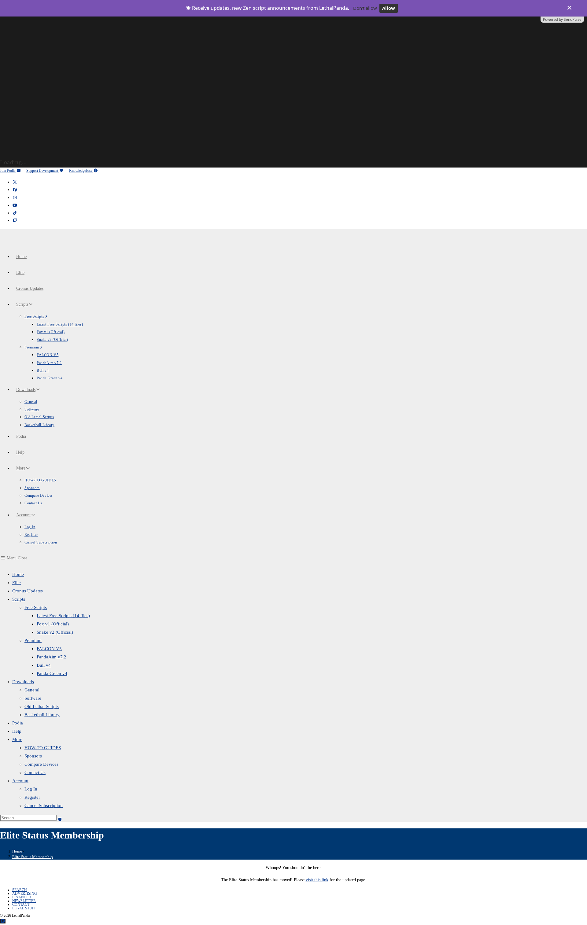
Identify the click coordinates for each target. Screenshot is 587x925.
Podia (17, 722)
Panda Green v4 (52, 673)
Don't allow (365, 8)
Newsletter (24, 901)
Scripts (18, 599)
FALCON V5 (49, 648)
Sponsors (33, 756)
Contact (20, 904)
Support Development (42, 170)
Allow (388, 8)
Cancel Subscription (43, 805)
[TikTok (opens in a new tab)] (14, 213)
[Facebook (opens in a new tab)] (14, 189)
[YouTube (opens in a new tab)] (14, 205)
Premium (33, 640)
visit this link (317, 880)
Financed (21, 897)
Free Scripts (35, 607)
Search (19, 890)
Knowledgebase (81, 170)
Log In (30, 789)
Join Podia (8, 170)
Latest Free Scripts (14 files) (63, 615)
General (31, 689)
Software (32, 698)
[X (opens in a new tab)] (14, 182)
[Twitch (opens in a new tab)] (14, 220)
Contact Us (35, 772)
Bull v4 (44, 665)
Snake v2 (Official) (55, 632)
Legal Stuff (24, 908)
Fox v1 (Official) (53, 623)
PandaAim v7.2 (51, 656)
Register (32, 797)
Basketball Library (42, 714)
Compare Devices (41, 764)
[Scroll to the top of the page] (3, 921)
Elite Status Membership (32, 856)
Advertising (24, 893)
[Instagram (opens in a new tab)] (14, 197)
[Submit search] (60, 819)
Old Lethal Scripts (41, 706)
